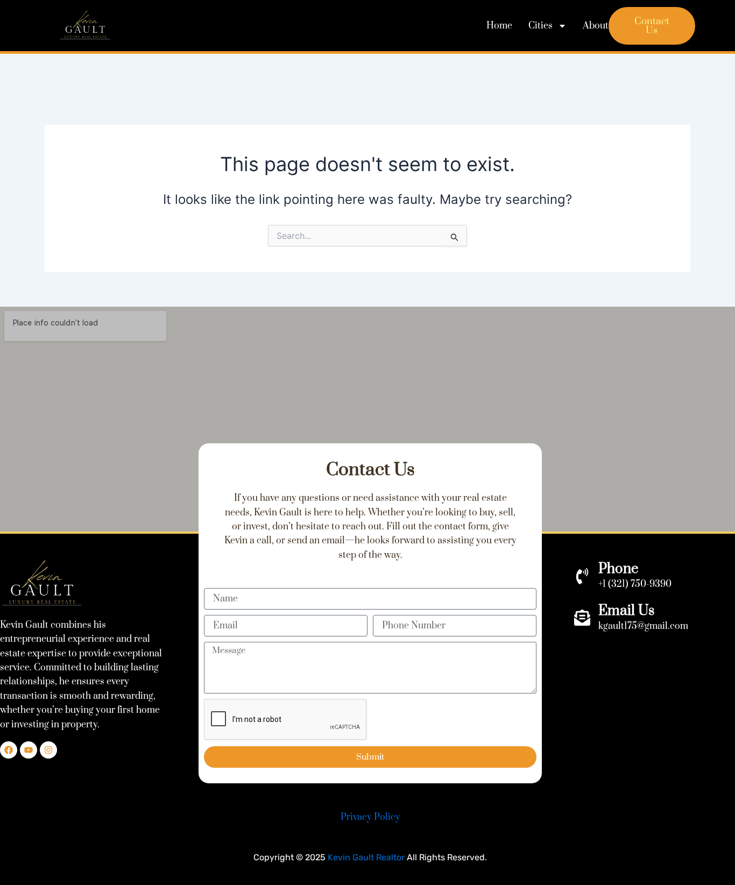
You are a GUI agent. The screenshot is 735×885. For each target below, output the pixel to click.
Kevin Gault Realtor (366, 857)
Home (499, 26)
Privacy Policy (370, 817)
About (596, 26)
